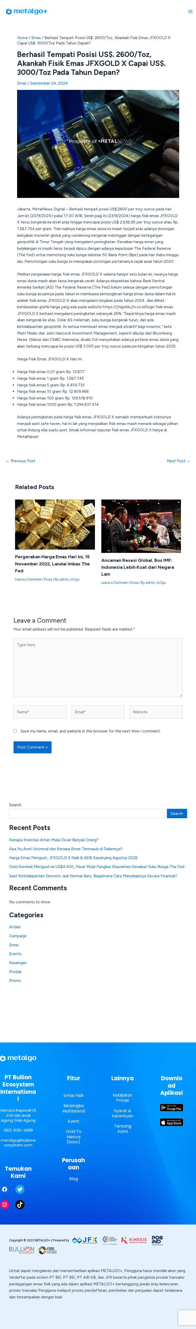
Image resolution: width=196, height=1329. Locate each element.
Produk (15, 971)
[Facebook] (4, 1189)
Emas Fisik (74, 1095)
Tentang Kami (122, 1128)
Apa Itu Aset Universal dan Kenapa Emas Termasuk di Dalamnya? (66, 848)
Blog (73, 1179)
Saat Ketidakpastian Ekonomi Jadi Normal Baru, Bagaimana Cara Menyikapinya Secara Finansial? (93, 875)
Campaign (18, 935)
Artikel (15, 926)
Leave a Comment (28, 579)
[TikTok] (19, 1204)
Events (15, 953)
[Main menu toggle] (190, 11)
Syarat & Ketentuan (122, 1113)
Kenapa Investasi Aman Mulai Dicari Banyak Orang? (54, 839)
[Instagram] (4, 1204)
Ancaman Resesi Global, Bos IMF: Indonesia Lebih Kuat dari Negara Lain (137, 567)
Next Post (178, 461)
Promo (15, 980)
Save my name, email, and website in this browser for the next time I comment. (90, 731)
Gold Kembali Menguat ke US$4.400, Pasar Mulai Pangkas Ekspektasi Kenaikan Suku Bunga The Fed (96, 866)
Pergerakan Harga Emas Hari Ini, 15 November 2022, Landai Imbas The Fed (52, 564)
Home (22, 37)
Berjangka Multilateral (73, 1108)
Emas (36, 37)
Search (15, 804)
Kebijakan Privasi (122, 1097)
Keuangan (18, 962)
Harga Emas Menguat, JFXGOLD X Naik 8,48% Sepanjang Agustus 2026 (73, 857)
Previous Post (20, 461)
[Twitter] (19, 1189)
